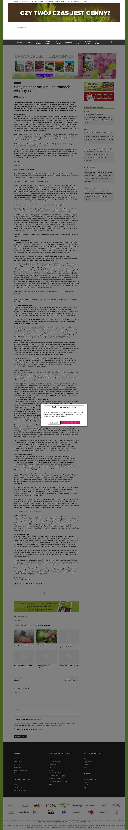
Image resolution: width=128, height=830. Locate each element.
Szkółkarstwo (69, 42)
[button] (112, 42)
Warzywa (29, 42)
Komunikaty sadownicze (60, 1)
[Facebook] (112, 1)
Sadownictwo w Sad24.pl (74, 1)
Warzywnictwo (49, 1)
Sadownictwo (19, 42)
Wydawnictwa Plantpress (38, 1)
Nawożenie (88, 42)
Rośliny (58, 42)
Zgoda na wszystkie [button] (70, 423)
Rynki (97, 42)
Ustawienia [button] (54, 423)
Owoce (38, 42)
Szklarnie (49, 42)
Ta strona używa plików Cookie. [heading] (64, 407)
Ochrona (78, 42)
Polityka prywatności (25, 1)
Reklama (16, 1)
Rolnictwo (84, 1)
